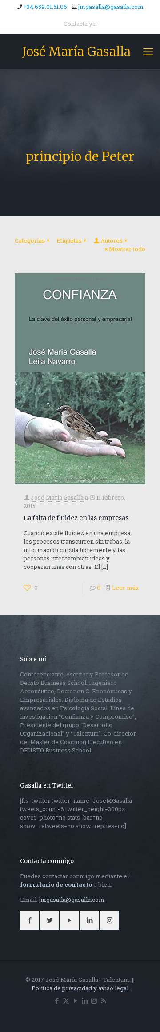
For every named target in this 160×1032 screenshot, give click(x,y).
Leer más (125, 588)
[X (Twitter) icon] (66, 1000)
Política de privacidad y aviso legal (80, 988)
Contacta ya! (80, 24)
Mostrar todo (127, 249)
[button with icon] (29, 920)
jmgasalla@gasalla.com (111, 7)
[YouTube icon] (75, 1000)
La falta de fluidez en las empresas (76, 518)
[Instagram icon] (94, 1000)
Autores (111, 240)
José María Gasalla (76, 52)
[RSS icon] (103, 1000)
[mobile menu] (148, 51)
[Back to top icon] (141, 1013)
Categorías (30, 240)
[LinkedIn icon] (84, 1000)
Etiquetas (69, 240)
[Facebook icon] (56, 1000)
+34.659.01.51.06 (45, 7)
